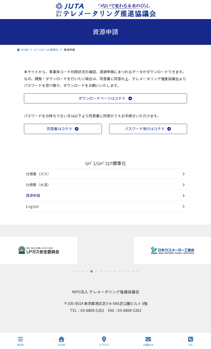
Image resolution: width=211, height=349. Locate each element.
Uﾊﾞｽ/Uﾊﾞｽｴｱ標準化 (105, 163)
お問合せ (148, 344)
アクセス (104, 344)
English (32, 206)
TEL (190, 344)
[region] (105, 253)
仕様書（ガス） (38, 173)
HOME (61, 344)
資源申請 (33, 195)
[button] (105, 98)
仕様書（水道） (38, 184)
